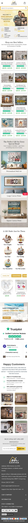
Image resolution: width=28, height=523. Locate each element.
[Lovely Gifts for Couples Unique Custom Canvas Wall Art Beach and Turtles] (7, 122)
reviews (19, 339)
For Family (20, 257)
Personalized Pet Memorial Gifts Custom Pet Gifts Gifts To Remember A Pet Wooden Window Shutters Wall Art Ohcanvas (7, 108)
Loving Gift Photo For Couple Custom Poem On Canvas (20, 131)
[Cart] (25, 3)
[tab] (5, 275)
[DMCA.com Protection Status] (15, 514)
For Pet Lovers (20, 269)
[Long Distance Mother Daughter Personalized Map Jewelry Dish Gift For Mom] (21, 286)
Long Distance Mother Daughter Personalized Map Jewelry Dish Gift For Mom (21, 293)
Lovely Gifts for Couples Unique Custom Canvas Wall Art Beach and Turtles (7, 131)
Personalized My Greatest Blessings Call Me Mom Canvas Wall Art (21, 108)
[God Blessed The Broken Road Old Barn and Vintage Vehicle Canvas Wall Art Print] (20, 77)
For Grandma (7, 269)
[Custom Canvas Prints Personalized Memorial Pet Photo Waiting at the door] (20, 55)
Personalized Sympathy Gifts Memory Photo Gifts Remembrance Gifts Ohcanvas (7, 86)
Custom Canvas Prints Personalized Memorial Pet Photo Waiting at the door (20, 63)
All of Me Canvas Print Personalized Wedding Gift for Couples (7, 63)
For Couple (7, 245)
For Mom (20, 245)
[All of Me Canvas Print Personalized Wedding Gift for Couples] (7, 55)
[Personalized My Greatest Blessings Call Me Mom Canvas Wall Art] (20, 100)
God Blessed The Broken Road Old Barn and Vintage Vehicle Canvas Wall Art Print (21, 86)
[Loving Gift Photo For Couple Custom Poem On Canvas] (20, 122)
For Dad (7, 257)
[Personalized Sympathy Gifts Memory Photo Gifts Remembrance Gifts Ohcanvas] (7, 77)
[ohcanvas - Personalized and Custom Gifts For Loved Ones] (14, 3)
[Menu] (2, 3)
